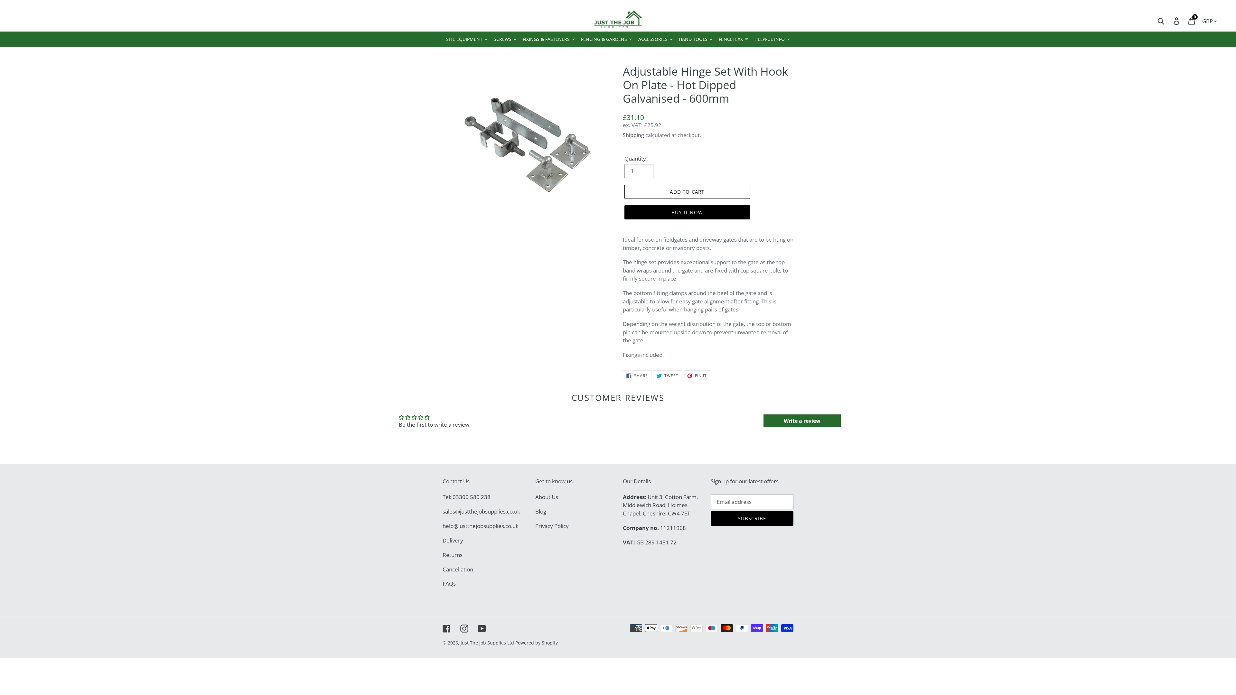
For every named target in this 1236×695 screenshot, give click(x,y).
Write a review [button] (802, 420)
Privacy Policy (552, 526)
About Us (546, 497)
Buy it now (687, 212)
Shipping (633, 135)
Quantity (635, 158)
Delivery (453, 540)
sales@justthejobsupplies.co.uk (481, 511)
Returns (453, 555)
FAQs (449, 583)
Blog (540, 511)
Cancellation (458, 569)
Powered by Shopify (536, 643)
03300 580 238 (472, 497)
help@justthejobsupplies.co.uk (481, 526)
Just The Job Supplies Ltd (487, 643)
